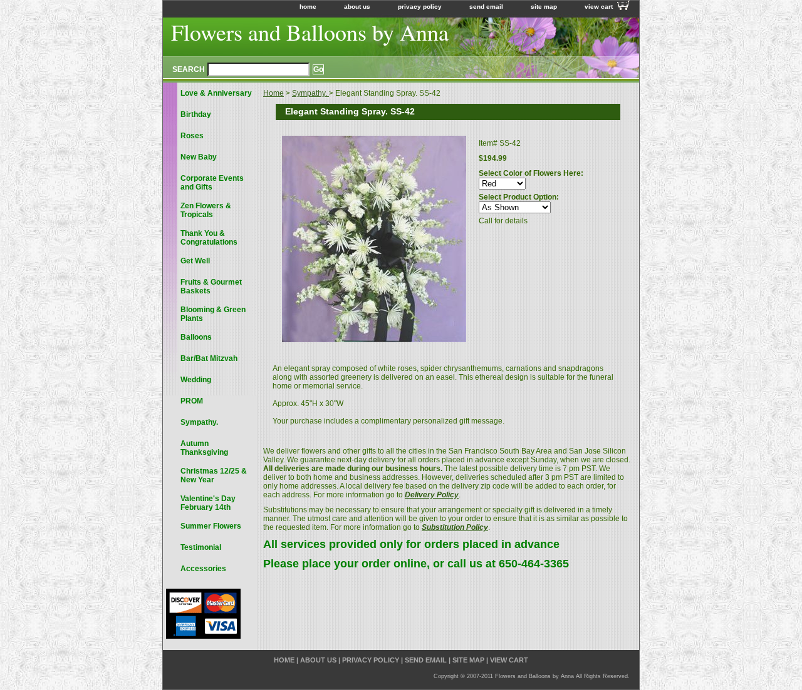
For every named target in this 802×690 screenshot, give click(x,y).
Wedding (195, 379)
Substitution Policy (455, 527)
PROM (191, 401)
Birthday (195, 114)
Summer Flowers (210, 526)
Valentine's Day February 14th (208, 503)
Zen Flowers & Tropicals (205, 210)
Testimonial (200, 547)
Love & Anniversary (216, 93)
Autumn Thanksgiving (204, 448)
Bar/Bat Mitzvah (208, 358)
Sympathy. (310, 93)
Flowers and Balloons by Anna (310, 32)
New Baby (198, 157)
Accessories (203, 568)
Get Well (195, 260)
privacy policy (420, 6)
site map (544, 6)
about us (357, 6)
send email (486, 6)
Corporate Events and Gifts (212, 182)
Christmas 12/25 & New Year (213, 475)
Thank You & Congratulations (208, 237)
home (307, 6)
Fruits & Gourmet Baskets (211, 286)
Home (273, 93)
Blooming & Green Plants (213, 314)
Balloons (196, 337)
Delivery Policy (432, 494)
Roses (192, 135)
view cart (599, 6)
